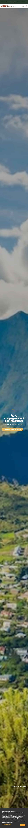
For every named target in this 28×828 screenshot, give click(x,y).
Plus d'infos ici (14, 2)
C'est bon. (22, 825)
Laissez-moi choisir (6, 824)
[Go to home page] (8, 6)
